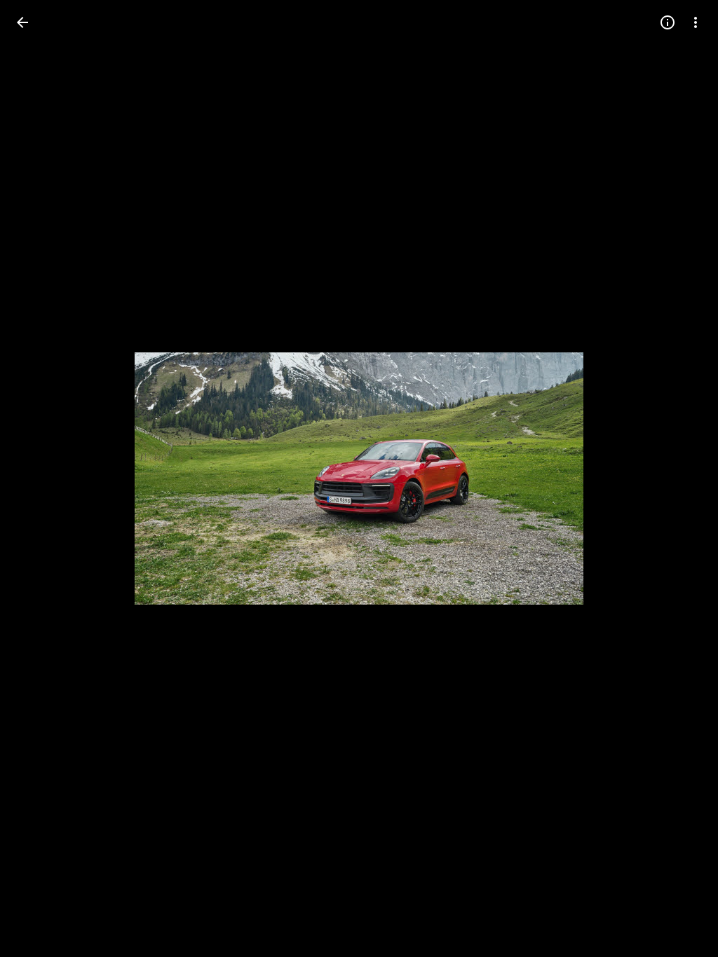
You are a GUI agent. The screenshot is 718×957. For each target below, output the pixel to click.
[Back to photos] (22, 22)
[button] (39, 478)
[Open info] (667, 22)
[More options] (696, 22)
